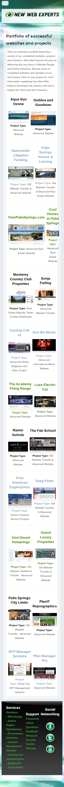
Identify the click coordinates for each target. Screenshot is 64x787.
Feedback (32, 731)
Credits (30, 743)
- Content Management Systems (14, 746)
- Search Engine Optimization (14, 725)
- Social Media (14, 767)
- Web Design (14, 716)
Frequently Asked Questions (32, 723)
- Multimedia (13, 763)
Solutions (12, 712)
